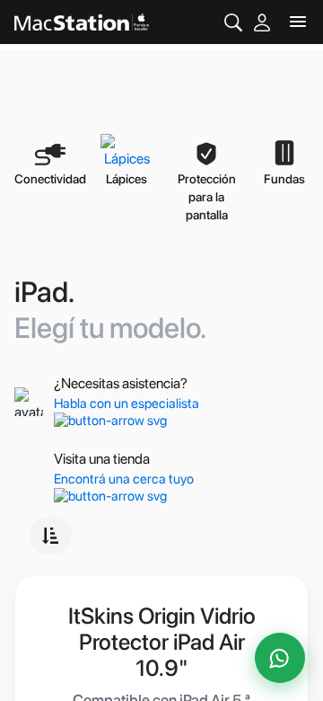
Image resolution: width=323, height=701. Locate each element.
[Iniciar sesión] (262, 22)
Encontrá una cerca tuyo (124, 479)
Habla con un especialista (126, 403)
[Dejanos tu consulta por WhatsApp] (280, 658)
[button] (50, 536)
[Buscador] (233, 22)
